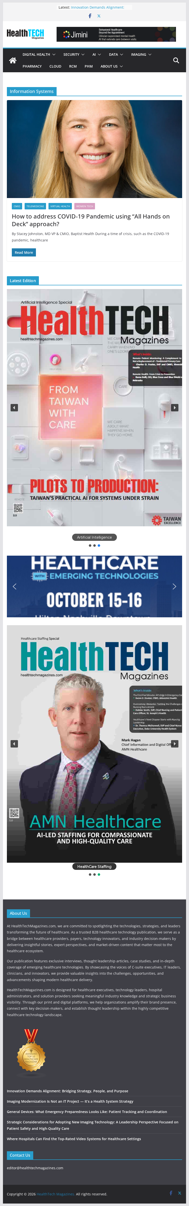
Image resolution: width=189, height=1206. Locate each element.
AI (94, 54)
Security (71, 54)
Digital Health (36, 54)
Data (113, 54)
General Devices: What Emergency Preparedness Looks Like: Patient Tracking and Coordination (87, 1111)
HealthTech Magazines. (56, 1194)
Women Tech (84, 206)
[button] (53, 54)
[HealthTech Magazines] (13, 60)
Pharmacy (32, 66)
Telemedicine (35, 206)
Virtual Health (60, 206)
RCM (73, 66)
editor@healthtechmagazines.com (35, 1168)
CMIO (17, 206)
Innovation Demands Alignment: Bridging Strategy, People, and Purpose (67, 1091)
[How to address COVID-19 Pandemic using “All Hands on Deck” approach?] (94, 149)
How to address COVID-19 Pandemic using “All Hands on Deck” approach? (91, 220)
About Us (109, 66)
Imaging (138, 54)
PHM (89, 66)
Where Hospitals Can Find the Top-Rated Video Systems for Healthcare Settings (74, 1138)
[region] (94, 418)
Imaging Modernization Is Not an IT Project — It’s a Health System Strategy (70, 1101)
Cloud (55, 66)
